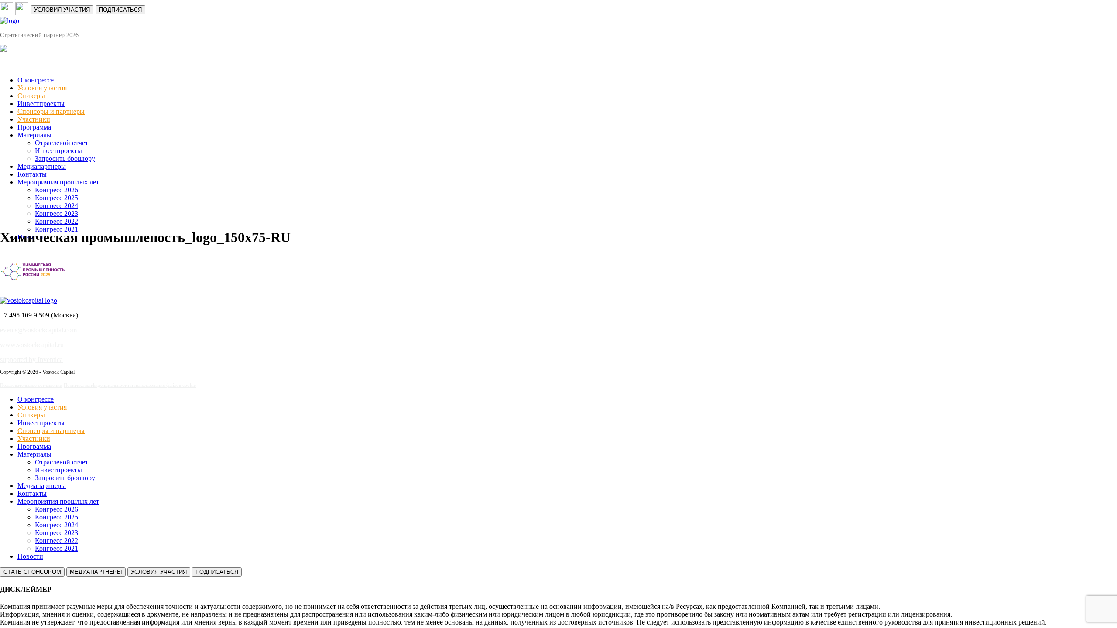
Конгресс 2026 (56, 190)
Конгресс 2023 (56, 213)
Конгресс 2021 (56, 548)
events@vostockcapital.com (38, 330)
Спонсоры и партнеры (51, 111)
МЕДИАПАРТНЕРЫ (96, 572)
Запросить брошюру (65, 158)
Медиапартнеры (41, 166)
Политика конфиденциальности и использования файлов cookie (130, 385)
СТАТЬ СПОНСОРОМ (32, 572)
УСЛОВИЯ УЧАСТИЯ (62, 10)
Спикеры (31, 95)
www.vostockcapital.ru (32, 344)
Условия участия (42, 88)
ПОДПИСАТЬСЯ (120, 10)
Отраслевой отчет (61, 143)
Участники (33, 119)
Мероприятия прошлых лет (58, 182)
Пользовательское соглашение (31, 385)
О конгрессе (35, 80)
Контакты (32, 174)
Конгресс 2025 (56, 197)
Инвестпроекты (41, 103)
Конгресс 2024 (56, 205)
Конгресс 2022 (56, 221)
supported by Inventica (31, 359)
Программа (34, 127)
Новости (30, 556)
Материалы (34, 135)
